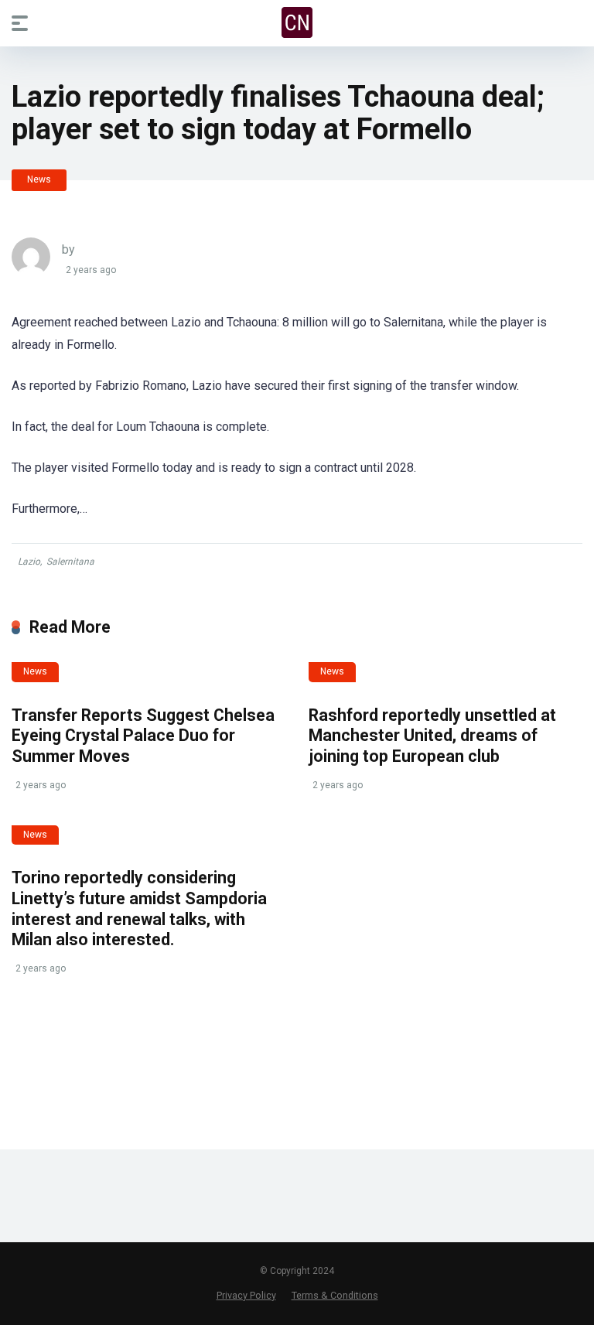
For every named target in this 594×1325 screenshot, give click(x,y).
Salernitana (70, 561)
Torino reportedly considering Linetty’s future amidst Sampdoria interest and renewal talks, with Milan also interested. (139, 908)
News (39, 179)
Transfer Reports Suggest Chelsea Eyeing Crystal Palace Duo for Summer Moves (143, 735)
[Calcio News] (297, 22)
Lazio (29, 561)
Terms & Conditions (335, 1295)
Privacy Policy (246, 1295)
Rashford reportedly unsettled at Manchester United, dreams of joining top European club (432, 735)
